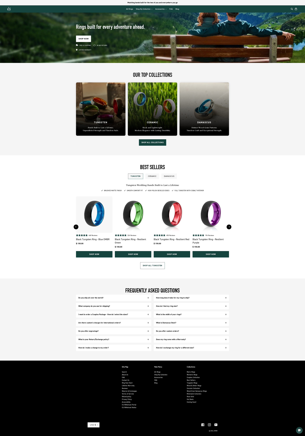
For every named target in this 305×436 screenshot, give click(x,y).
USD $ (93, 425)
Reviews (125, 388)
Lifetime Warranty (128, 386)
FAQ (123, 377)
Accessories (158, 377)
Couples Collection (193, 377)
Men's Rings (191, 372)
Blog (155, 383)
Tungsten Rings (192, 383)
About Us (125, 375)
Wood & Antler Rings (194, 386)
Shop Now (94, 254)
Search (124, 372)
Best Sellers (191, 380)
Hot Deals (190, 399)
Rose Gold (190, 396)
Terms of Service (128, 394)
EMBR (215, 431)
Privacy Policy (127, 399)
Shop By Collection (160, 375)
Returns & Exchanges (129, 391)
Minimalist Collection (194, 394)
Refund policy (126, 396)
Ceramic (152, 176)
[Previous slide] (76, 227)
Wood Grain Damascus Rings (197, 391)
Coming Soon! (191, 402)
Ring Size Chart (127, 383)
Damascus (169, 176)
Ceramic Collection (193, 388)
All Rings (157, 372)
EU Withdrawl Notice (129, 407)
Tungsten (136, 176)
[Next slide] (229, 227)
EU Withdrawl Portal (129, 405)
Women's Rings (192, 375)
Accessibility (126, 402)
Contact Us (125, 380)
